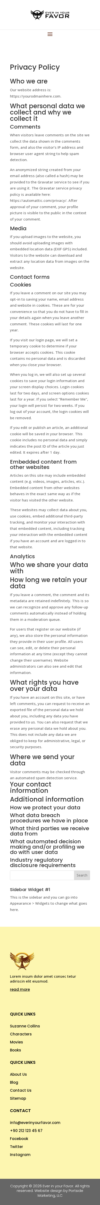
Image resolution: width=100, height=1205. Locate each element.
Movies (16, 1042)
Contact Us (21, 1090)
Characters (21, 1034)
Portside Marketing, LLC (60, 1193)
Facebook (19, 1138)
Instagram (20, 1154)
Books (15, 1050)
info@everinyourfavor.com (35, 1122)
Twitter (16, 1146)
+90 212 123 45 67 (26, 1130)
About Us (18, 1074)
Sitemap (18, 1098)
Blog (14, 1082)
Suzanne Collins (25, 1026)
